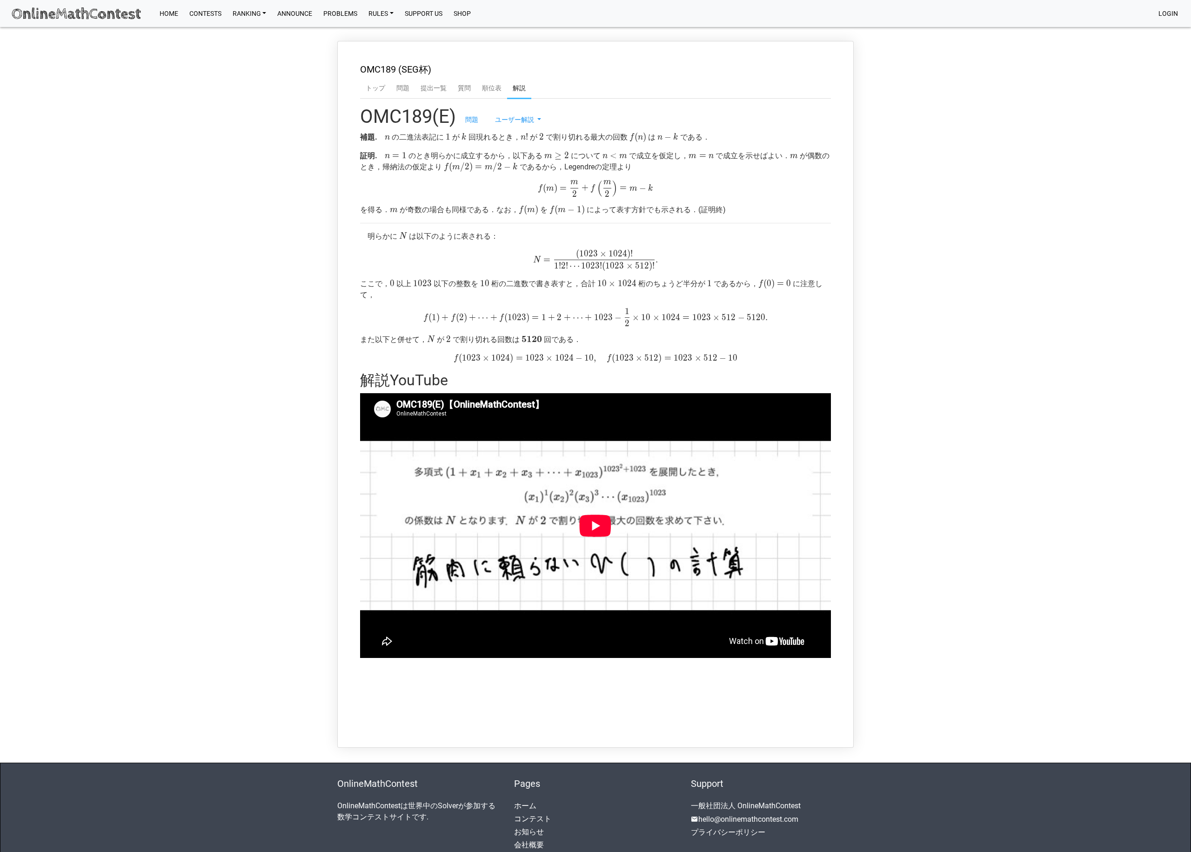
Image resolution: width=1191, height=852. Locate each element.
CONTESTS (205, 13)
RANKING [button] (247, 13)
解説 (519, 88)
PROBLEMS (340, 13)
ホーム (525, 805)
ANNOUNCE (294, 13)
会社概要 (529, 844)
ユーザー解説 (515, 119)
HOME (172, 13)
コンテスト (532, 818)
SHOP (462, 13)
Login (1168, 13)
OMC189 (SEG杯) (395, 69)
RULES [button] (378, 13)
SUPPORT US (423, 13)
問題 (402, 88)
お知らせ (529, 831)
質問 (464, 88)
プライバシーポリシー (728, 832)
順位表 (492, 88)
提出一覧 (434, 88)
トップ (375, 88)
